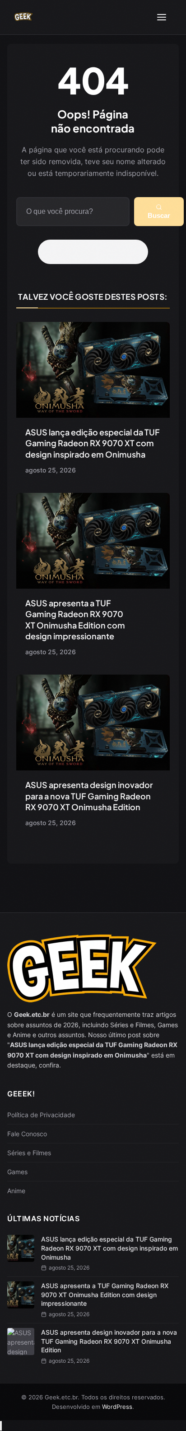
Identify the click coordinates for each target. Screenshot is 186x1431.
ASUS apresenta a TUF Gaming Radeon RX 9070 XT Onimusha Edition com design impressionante (75, 619)
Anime (16, 1191)
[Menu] (162, 17)
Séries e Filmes (29, 1153)
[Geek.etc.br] (23, 17)
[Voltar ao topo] (1, 1426)
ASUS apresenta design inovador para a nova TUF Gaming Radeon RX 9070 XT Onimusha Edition (89, 795)
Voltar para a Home (96, 251)
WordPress (117, 1406)
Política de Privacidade (41, 1115)
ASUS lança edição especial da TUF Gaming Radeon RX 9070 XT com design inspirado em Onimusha (92, 443)
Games (17, 1172)
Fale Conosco (27, 1134)
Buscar (159, 215)
